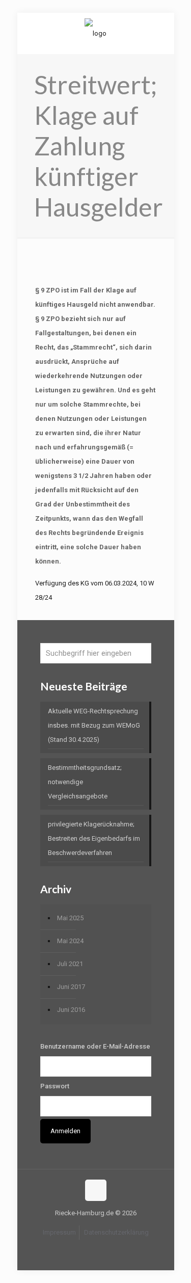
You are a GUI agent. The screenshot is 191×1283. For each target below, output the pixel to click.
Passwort (54, 1086)
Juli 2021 (70, 964)
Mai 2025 (70, 918)
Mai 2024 (70, 941)
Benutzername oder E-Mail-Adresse (95, 1046)
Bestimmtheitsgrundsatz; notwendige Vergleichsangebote (85, 782)
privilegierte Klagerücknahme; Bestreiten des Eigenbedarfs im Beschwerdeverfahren (94, 838)
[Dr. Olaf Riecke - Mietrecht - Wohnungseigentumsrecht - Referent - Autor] (96, 33)
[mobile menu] (160, 33)
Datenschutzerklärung (116, 1232)
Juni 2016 (71, 1009)
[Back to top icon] (95, 1190)
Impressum (59, 1232)
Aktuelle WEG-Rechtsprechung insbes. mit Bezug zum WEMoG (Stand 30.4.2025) (94, 725)
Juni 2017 (71, 987)
